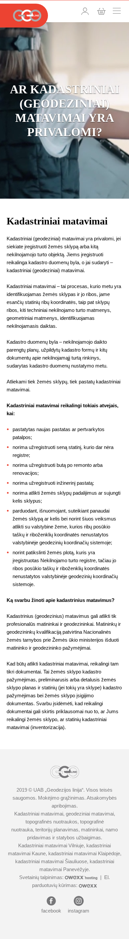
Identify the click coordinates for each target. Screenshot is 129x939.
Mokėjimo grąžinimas (61, 798)
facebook (51, 911)
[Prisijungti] (85, 11)
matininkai (92, 829)
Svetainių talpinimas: (42, 877)
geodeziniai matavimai (90, 813)
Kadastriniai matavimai (38, 813)
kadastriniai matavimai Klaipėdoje (84, 853)
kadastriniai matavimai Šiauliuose (51, 861)
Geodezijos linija (64, 790)
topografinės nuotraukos (51, 821)
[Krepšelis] (101, 11)
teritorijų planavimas (56, 829)
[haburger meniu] (117, 10)
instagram (78, 911)
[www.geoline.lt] (24, 15)
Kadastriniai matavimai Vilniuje (51, 845)
